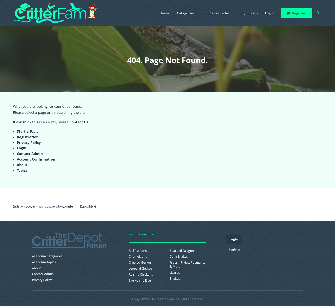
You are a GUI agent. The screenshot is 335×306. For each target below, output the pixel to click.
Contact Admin (30, 153)
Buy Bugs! (247, 13)
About (22, 164)
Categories (186, 13)
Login (269, 13)
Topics (22, 170)
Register (299, 13)
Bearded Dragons (182, 251)
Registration (28, 137)
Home (164, 13)
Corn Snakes (179, 257)
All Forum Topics (44, 262)
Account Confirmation (36, 159)
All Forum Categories (47, 256)
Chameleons (138, 257)
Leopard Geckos (140, 269)
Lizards (175, 273)
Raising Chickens (141, 275)
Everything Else (140, 281)
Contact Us (78, 122)
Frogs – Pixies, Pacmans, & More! (187, 265)
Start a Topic (27, 131)
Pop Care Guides (216, 13)
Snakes (175, 279)
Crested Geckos (140, 263)
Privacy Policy (29, 142)
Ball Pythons (138, 251)
